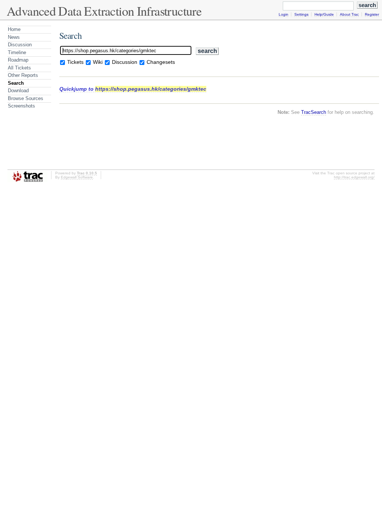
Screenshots (21, 106)
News (14, 37)
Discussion (20, 44)
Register (372, 14)
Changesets (161, 62)
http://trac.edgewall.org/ (354, 177)
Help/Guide (324, 14)
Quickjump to (132, 89)
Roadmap (18, 60)
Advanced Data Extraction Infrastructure (104, 10)
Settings (301, 14)
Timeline (17, 52)
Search (16, 83)
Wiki (98, 62)
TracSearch (313, 112)
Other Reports (23, 75)
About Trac (349, 14)
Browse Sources (25, 98)
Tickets (75, 62)
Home (14, 29)
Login (283, 14)
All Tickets (19, 68)
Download (18, 90)
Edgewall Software (77, 177)
